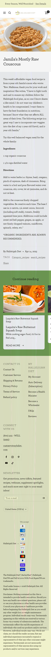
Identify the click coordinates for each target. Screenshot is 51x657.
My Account (34, 377)
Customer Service (12, 375)
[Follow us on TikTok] (12, 463)
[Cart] (46, 12)
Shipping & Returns (12, 380)
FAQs (31, 411)
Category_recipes (20, 257)
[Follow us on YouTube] (6, 463)
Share (6, 263)
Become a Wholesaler (33, 403)
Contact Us (8, 369)
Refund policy (10, 397)
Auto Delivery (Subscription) (35, 384)
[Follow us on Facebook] (6, 457)
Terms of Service (11, 392)
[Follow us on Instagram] (12, 457)
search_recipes (38, 257)
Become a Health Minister (36, 394)
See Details (40, 4)
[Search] (9, 13)
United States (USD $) (14, 509)
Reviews (32, 416)
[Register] (43, 498)
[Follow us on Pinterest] (19, 457)
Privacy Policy (10, 386)
